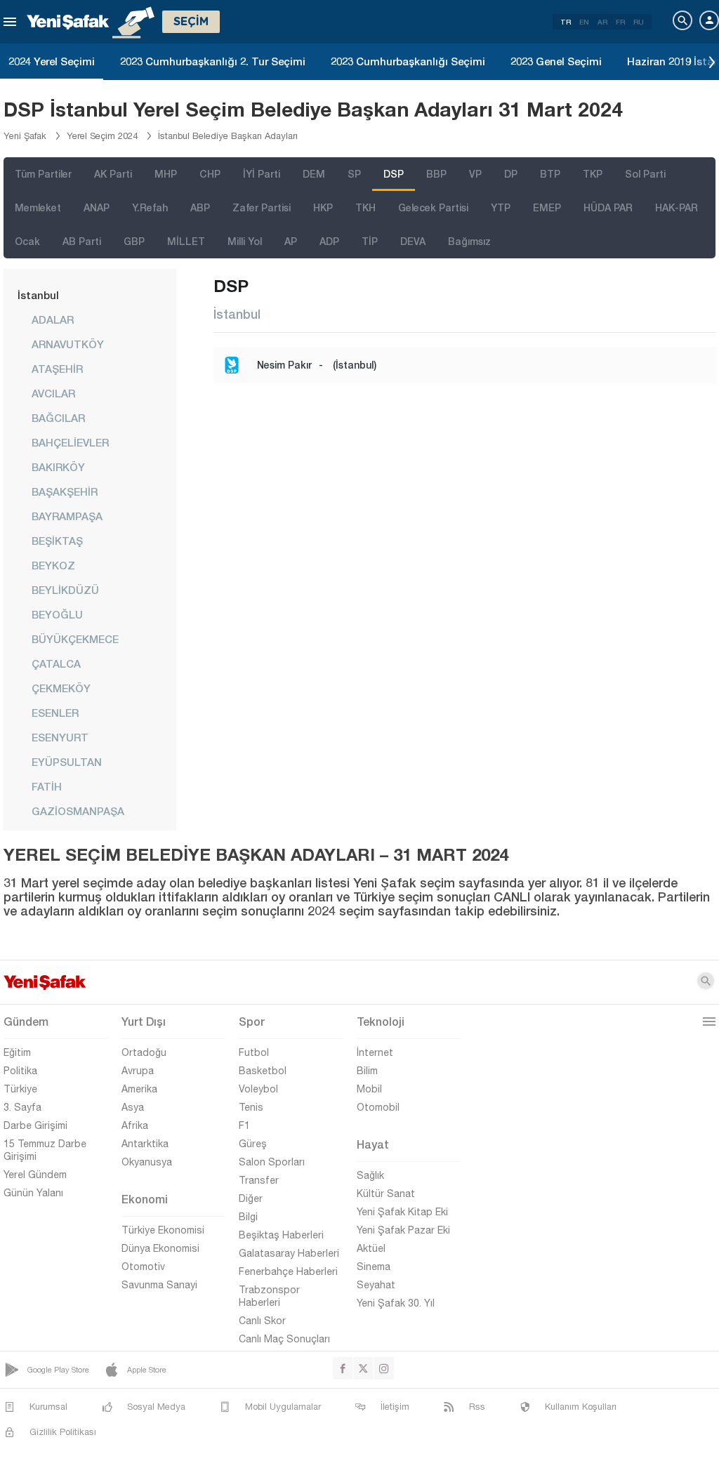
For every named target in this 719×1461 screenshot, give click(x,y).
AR (602, 22)
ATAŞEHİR (57, 368)
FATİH (47, 786)
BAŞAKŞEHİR (65, 491)
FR (620, 22)
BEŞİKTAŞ (57, 540)
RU (638, 22)
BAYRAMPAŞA (67, 516)
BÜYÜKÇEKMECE (75, 639)
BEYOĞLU (57, 614)
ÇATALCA (56, 663)
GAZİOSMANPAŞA (78, 811)
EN (584, 22)
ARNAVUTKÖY (68, 344)
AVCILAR (53, 393)
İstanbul (38, 295)
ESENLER (55, 712)
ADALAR (53, 319)
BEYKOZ (53, 565)
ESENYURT (60, 737)
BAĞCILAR (58, 417)
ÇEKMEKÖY (61, 688)
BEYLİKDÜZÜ (65, 589)
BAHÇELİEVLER (70, 442)
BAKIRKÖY (58, 467)
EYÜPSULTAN (67, 761)
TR (565, 22)
